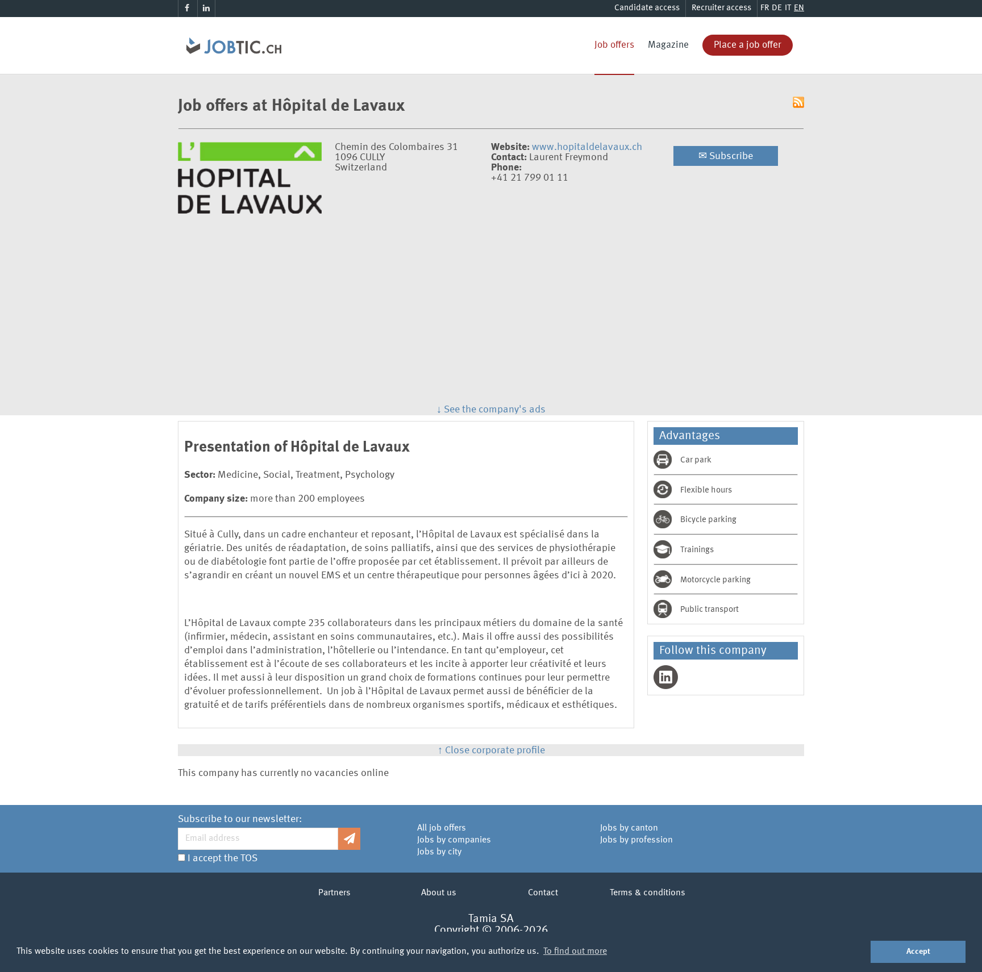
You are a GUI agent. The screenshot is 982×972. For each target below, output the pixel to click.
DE (777, 8)
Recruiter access (721, 8)
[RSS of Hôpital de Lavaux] (798, 103)
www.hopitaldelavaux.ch (587, 147)
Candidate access (647, 8)
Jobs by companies (454, 840)
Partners (334, 893)
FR (764, 8)
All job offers (441, 828)
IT (788, 8)
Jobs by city (439, 852)
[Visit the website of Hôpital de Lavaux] (250, 211)
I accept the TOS (222, 858)
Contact (543, 893)
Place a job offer (747, 45)
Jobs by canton (629, 828)
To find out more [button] (575, 951)
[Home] (229, 31)
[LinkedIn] (665, 677)
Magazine (668, 45)
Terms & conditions (647, 893)
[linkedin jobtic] (206, 8)
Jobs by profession (636, 840)
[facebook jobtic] (187, 8)
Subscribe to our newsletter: (240, 819)
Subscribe (725, 156)
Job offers (614, 45)
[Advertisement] (491, 318)
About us (438, 893)
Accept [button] (918, 952)
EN (799, 8)
